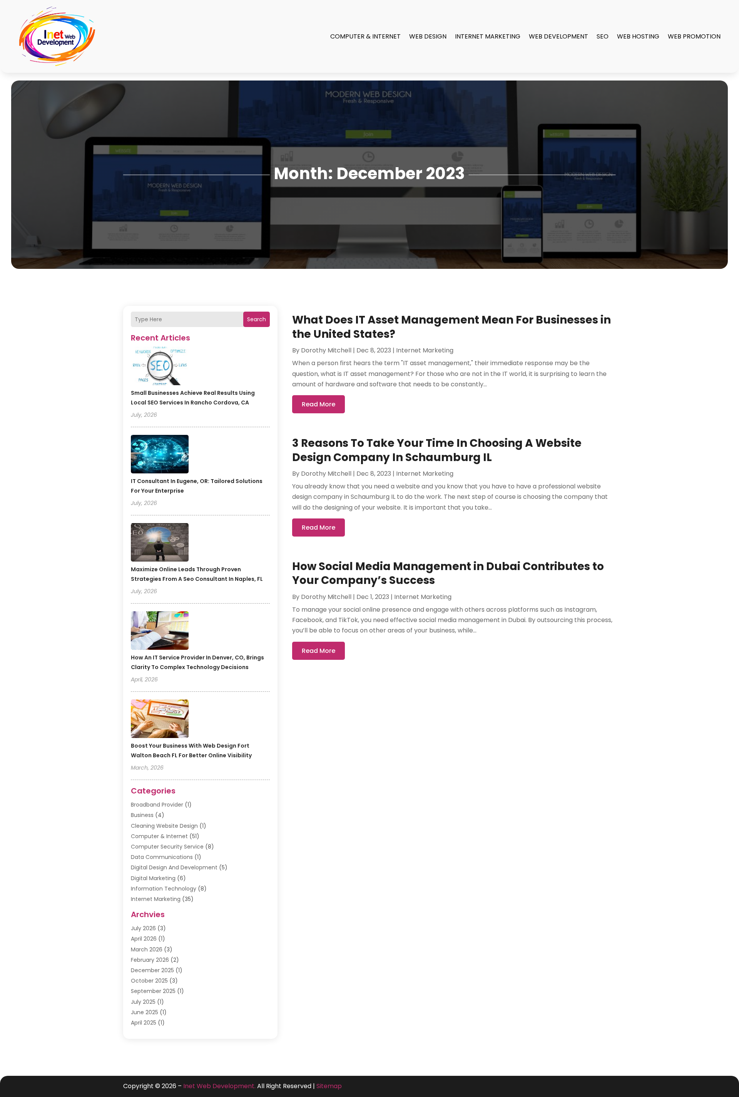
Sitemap (329, 1086)
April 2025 (143, 1023)
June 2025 (144, 1012)
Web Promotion (694, 36)
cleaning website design (164, 826)
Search (256, 319)
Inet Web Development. (219, 1086)
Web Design (427, 36)
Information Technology (163, 888)
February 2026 (150, 960)
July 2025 (143, 1002)
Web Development (558, 36)
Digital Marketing (153, 878)
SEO (603, 36)
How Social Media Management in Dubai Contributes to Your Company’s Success (448, 573)
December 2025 (152, 970)
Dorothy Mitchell (326, 350)
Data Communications (162, 857)
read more (318, 404)
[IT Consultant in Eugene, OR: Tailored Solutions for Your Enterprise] (160, 455)
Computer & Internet (365, 36)
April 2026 (144, 939)
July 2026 (143, 928)
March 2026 (146, 949)
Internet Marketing (487, 36)
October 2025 (149, 981)
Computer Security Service (167, 846)
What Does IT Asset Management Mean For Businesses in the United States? (451, 326)
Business (142, 815)
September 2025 (153, 991)
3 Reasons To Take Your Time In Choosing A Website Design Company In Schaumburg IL (437, 450)
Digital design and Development (174, 867)
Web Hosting (638, 36)
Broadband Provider (157, 804)
